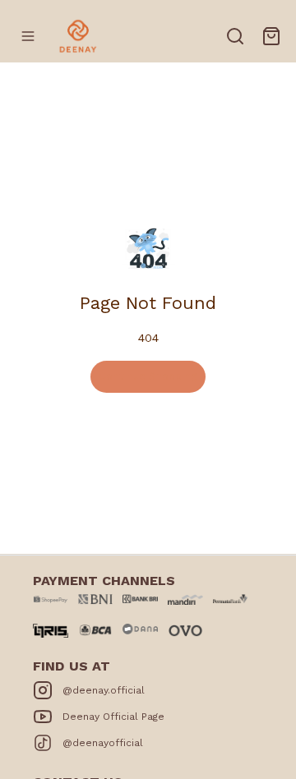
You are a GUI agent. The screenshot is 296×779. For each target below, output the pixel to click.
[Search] (235, 36)
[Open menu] (28, 36)
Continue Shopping (148, 376)
